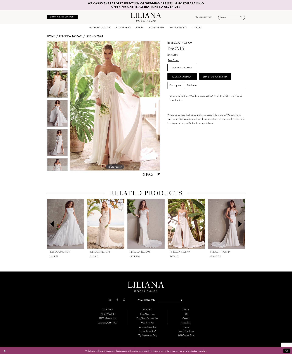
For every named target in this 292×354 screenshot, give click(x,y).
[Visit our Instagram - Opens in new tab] (110, 300)
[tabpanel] (57, 55)
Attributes (192, 85)
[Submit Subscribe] (181, 300)
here (205, 350)
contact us (179, 122)
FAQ (186, 314)
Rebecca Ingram (70, 36)
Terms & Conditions (186, 331)
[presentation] (65, 224)
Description (175, 85)
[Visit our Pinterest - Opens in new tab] (124, 300)
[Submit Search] (241, 17)
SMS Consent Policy (186, 335)
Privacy (186, 326)
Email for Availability (215, 77)
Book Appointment (182, 77)
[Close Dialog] (4, 350)
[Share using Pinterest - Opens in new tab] (158, 174)
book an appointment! (203, 122)
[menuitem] (62, 17)
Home (51, 36)
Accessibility (186, 322)
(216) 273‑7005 (107, 314)
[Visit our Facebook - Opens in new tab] (117, 300)
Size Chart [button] (173, 60)
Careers (185, 318)
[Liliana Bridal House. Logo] (146, 17)
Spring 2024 (95, 36)
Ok (287, 350)
